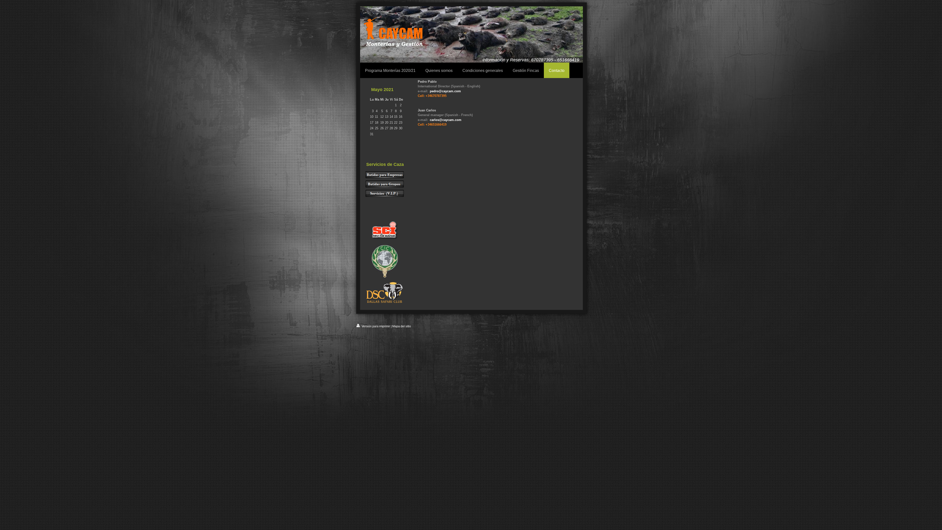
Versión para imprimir (375, 326)
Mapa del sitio (401, 326)
